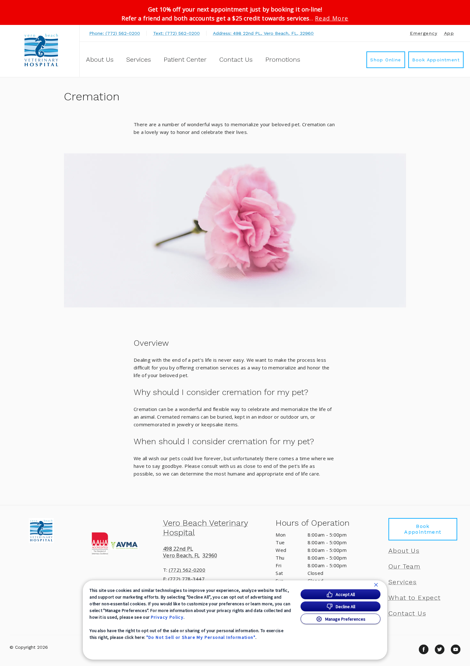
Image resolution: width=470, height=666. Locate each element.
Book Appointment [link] (436, 59)
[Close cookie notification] (376, 584)
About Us (100, 59)
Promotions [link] (282, 59)
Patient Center (185, 59)
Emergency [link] (424, 33)
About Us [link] (403, 551)
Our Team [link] (404, 566)
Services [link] (138, 59)
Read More (332, 18)
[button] (122, 544)
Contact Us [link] (236, 59)
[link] (41, 50)
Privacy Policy (167, 617)
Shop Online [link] (385, 59)
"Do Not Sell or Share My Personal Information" (200, 637)
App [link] (449, 33)
